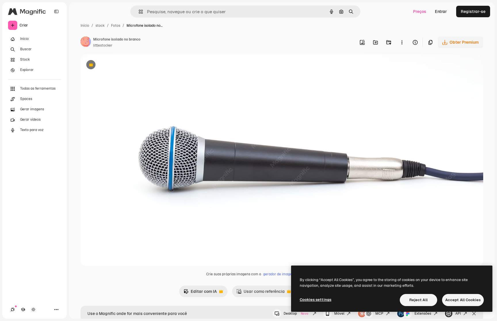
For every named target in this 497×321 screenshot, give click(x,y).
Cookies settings (315, 299)
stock (100, 25)
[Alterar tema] (33, 309)
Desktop (296, 313)
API (458, 313)
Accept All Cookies (463, 299)
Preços (419, 11)
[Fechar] (474, 313)
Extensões (422, 313)
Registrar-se (473, 11)
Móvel (339, 313)
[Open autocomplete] (138, 11)
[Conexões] (12, 309)
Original (117, 65)
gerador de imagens (279, 274)
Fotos (115, 25)
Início (85, 25)
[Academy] (23, 309)
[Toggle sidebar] (56, 11)
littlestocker (102, 45)
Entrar (441, 11)
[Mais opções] (402, 42)
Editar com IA (200, 293)
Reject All (418, 299)
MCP (379, 313)
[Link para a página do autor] (86, 42)
